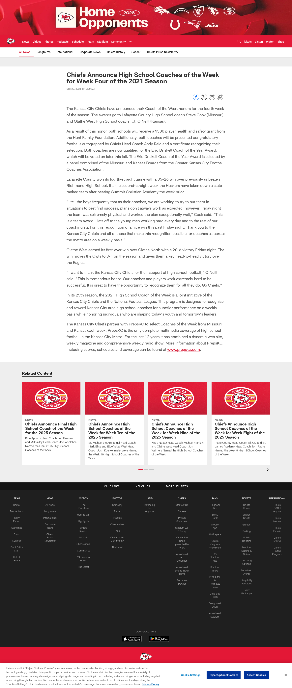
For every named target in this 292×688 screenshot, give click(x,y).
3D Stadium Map (214, 557)
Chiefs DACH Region (277, 508)
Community (83, 550)
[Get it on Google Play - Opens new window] (159, 641)
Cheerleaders (83, 544)
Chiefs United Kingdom (277, 551)
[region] (146, 675)
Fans (117, 530)
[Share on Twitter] (204, 99)
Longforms (50, 511)
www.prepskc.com (183, 349)
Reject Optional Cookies (223, 674)
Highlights (83, 521)
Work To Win (83, 514)
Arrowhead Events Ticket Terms (182, 570)
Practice (117, 517)
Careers (182, 511)
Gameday (117, 504)
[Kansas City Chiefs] (146, 657)
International (50, 517)
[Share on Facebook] (196, 99)
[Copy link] (220, 97)
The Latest (83, 566)
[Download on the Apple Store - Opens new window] (132, 639)
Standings (16, 527)
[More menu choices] (130, 41)
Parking (247, 531)
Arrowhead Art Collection (182, 557)
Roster (16, 504)
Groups (246, 524)
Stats (16, 534)
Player (117, 511)
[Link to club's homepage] (11, 41)
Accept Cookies (256, 674)
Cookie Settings (190, 674)
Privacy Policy (150, 683)
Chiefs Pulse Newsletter (50, 537)
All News (50, 504)
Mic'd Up (83, 537)
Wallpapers (215, 534)
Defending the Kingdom (149, 508)
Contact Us (182, 504)
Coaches (16, 540)
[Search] (239, 41)
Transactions (16, 511)
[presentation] (268, 470)
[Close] (285, 675)
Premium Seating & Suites (246, 550)
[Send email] (212, 99)
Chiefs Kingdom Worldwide (215, 544)
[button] (140, 469)
